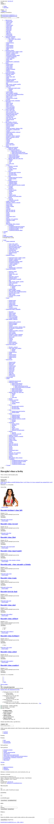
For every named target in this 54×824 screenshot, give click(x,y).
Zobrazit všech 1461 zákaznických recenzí (10, 689)
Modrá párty (9, 27)
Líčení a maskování (8, 109)
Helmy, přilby (9, 59)
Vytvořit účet (6, 769)
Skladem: (3, 513)
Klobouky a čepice (8, 50)
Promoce (8, 222)
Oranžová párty (9, 25)
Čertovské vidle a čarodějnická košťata (14, 94)
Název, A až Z (23, 482)
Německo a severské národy (15, 196)
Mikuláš (11, 159)
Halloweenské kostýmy (15, 151)
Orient (10, 192)
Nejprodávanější (7, 742)
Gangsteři (8, 208)
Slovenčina (5, 7)
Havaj (8, 171)
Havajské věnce (12, 173)
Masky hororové (10, 105)
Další (5, 682)
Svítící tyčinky (9, 133)
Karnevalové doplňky (9, 73)
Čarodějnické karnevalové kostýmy (17, 226)
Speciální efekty (9, 117)
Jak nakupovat (6, 753)
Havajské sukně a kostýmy (15, 172)
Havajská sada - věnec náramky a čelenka (16, 564)
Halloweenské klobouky (14, 156)
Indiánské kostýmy (13, 181)
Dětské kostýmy (9, 47)
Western (8, 213)
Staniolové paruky (10, 71)
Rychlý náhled (4, 507)
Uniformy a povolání (12, 166)
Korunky (8, 99)
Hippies (8, 215)
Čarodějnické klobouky (11, 56)
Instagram (5, 733)
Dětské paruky (9, 68)
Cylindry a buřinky (10, 57)
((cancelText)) (4, 800)
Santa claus (11, 163)
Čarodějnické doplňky (14, 229)
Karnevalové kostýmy (9, 36)
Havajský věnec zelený (9, 652)
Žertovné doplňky (10, 125)
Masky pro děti (9, 103)
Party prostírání (9, 134)
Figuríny (8, 139)
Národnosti (9, 188)
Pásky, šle (8, 86)
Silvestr (7, 164)
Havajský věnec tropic (9, 578)
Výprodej (5, 231)
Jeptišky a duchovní (10, 201)
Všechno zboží (9, 377)
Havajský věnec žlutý (8, 537)
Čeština (5, 6)
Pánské (10, 41)
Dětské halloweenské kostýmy (18, 152)
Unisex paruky (9, 66)
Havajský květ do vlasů (9, 591)
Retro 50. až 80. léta (10, 211)
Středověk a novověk (13, 200)
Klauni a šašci (9, 205)
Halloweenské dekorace (14, 149)
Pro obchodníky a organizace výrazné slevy (13, 757)
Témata (6, 146)
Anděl (10, 161)
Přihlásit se (5, 768)
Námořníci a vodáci (10, 220)
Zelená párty (9, 29)
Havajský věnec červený (9, 524)
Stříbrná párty (9, 34)
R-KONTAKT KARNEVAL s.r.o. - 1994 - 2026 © (12, 822)
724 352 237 (10, 1)
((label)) (2, 807)
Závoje (7, 60)
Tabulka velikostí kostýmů (9, 752)
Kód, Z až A (3, 483)
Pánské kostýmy (9, 45)
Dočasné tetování (10, 119)
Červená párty (9, 35)
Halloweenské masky (13, 154)
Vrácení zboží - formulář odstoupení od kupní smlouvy (15, 756)
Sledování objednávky (8, 767)
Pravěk (7, 212)
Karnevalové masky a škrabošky (11, 100)
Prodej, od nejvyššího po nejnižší (8, 482)
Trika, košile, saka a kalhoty (13, 39)
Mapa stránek (6, 760)
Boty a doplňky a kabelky (12, 93)
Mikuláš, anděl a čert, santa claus (14, 158)
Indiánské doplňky (13, 183)
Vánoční (8, 141)
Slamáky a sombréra (10, 54)
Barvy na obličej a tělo (11, 112)
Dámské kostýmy (10, 42)
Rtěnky (7, 120)
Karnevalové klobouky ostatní (13, 55)
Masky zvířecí (9, 104)
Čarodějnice (10, 225)
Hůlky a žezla (9, 96)
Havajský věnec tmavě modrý (11, 551)
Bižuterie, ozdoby (10, 74)
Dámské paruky (9, 64)
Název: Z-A (29, 482)
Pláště (7, 49)
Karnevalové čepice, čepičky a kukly (14, 51)
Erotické (8, 127)
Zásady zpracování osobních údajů (11, 754)
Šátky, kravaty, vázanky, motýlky (13, 84)
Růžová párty (9, 22)
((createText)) (11, 809)
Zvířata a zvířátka (10, 206)
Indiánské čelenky (10, 80)
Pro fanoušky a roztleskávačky (13, 129)
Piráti (8, 176)
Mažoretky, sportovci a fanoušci (13, 202)
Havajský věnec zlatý (8, 605)
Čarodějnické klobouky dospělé (16, 227)
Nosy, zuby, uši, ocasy (11, 118)
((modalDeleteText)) (12, 800)
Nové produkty (6, 741)
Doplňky (11, 169)
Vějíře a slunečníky (10, 85)
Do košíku (3, 517)
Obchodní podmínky (8, 749)
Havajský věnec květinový (10, 636)
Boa (7, 83)
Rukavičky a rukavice (11, 79)
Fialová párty (9, 26)
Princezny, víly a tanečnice (12, 219)
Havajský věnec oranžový (10, 665)
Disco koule (9, 138)
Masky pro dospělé (10, 107)
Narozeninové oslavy (11, 216)
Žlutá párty (8, 23)
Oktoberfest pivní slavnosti (12, 147)
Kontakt (5, 751)
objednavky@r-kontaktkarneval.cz (14, 783)
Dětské (10, 90)
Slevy (4, 232)
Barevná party (7, 20)
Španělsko (11, 191)
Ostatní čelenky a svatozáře (12, 81)
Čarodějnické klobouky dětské (15, 230)
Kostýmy (11, 167)
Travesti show (9, 203)
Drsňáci (8, 207)
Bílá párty (8, 31)
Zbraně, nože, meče (10, 76)
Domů (4, 240)
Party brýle (8, 75)
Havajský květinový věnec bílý (11, 510)
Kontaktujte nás (6, 758)
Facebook (5, 731)
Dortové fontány (10, 143)
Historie (9, 197)
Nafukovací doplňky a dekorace (13, 132)
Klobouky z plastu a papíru (12, 52)
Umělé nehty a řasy (10, 115)
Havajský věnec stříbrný (9, 619)
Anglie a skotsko (12, 190)
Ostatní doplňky (9, 91)
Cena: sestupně (43, 482)
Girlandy (8, 130)
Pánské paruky (9, 65)
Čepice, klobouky (13, 168)
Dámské (11, 40)
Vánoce (8, 221)
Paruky (6, 62)
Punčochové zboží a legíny (13, 88)
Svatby (7, 217)
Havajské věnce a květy (11, 95)
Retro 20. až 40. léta (10, 210)
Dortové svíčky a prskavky (12, 123)
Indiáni (9, 180)
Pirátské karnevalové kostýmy (15, 177)
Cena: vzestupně (36, 482)
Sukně (7, 44)
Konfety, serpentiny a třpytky (12, 137)
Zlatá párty (8, 32)
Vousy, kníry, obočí (10, 110)
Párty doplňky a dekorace (10, 122)
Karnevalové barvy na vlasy (12, 113)
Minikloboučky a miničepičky (12, 61)
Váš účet (2, 762)
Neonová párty (9, 21)
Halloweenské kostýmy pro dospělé (20, 153)
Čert (10, 162)
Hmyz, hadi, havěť (10, 144)
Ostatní (7, 142)
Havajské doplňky (13, 174)
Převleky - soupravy (10, 37)
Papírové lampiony (10, 124)
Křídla (7, 78)
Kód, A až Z (49, 482)
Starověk (11, 198)
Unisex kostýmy (9, 46)
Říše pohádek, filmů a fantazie (13, 224)
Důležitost (3, 480)
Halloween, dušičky (11, 148)
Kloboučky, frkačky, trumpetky (13, 135)
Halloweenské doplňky (14, 157)
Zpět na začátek (5, 684)
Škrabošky (8, 101)
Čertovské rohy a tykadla (11, 98)
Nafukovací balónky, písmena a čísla (14, 128)
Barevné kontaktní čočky (11, 114)
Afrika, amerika (12, 195)
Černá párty (8, 30)
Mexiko (10, 193)
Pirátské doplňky (12, 178)
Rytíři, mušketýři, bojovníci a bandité (15, 185)
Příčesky (8, 70)
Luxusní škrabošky (10, 108)
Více (40, 703)
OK (2, 467)
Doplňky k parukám (10, 69)
